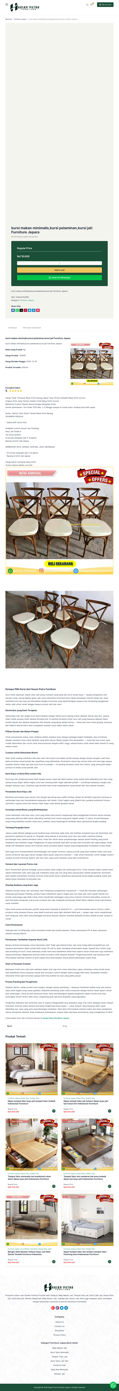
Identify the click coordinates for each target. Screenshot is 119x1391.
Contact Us (59, 1326)
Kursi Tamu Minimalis (59, 1352)
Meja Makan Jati (59, 1348)
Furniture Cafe (59, 1365)
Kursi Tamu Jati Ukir (59, 1361)
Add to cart (59, 270)
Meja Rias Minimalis (59, 1369)
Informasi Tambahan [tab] (32, 327)
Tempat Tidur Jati (59, 1356)
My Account (106, 5)
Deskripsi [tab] (12, 327)
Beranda (8, 19)
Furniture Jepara (20, 19)
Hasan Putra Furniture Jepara (59, 1387)
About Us (59, 1322)
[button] (53, 1111)
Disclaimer (59, 1330)
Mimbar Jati (59, 1374)
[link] (13, 310)
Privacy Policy (59, 1335)
